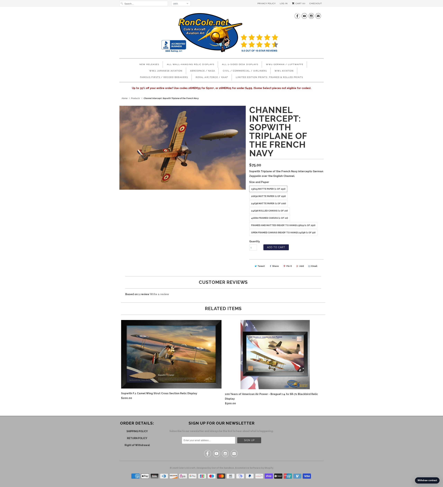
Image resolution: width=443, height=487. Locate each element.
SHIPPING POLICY (137, 431)
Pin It (289, 266)
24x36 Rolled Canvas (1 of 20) (269, 210)
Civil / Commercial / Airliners (245, 71)
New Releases (149, 64)
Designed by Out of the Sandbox (215, 468)
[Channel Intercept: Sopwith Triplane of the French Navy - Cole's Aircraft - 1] (182, 148)
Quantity (254, 241)
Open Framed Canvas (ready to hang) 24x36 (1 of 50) (283, 232)
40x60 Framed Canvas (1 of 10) (269, 218)
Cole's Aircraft (186, 468)
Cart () (300, 3)
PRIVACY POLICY (266, 3)
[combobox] (143, 3)
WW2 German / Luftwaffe (284, 64)
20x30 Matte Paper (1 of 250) (268, 196)
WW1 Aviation (284, 71)
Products (135, 98)
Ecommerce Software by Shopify (254, 468)
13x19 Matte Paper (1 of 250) (268, 189)
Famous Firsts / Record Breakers (164, 77)
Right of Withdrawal (137, 445)
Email (314, 266)
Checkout (315, 3)
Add (301, 266)
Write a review (159, 294)
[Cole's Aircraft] (221, 33)
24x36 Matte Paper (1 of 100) (268, 203)
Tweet (261, 266)
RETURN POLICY (137, 438)
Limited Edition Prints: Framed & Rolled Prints (269, 77)
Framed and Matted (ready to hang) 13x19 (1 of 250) (283, 225)
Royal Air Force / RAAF (212, 77)
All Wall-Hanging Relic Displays (190, 64)
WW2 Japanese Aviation (165, 71)
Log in (284, 3)
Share (275, 266)
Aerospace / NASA (202, 71)
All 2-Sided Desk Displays (240, 64)
